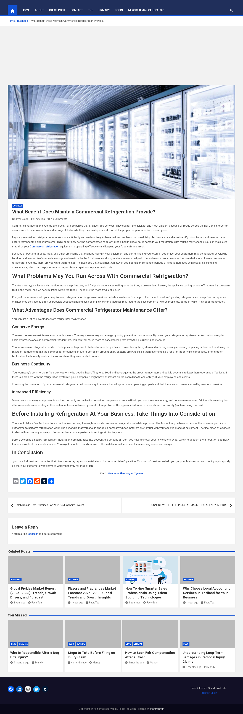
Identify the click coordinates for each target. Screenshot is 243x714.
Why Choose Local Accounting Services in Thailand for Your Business (207, 592)
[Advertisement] (121, 53)
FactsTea (40, 219)
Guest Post (57, 10)
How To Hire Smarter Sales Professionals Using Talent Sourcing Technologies (146, 592)
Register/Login (208, 692)
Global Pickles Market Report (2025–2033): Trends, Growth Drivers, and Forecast (33, 592)
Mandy (39, 662)
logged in (33, 533)
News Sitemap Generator (146, 10)
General (23, 644)
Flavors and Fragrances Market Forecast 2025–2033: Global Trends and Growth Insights (92, 592)
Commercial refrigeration (44, 246)
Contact (76, 10)
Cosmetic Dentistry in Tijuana (125, 473)
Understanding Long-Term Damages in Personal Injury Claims (204, 657)
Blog (13, 644)
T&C (90, 10)
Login (119, 10)
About (39, 10)
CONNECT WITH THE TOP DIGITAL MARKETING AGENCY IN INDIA (188, 505)
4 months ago (21, 662)
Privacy (104, 10)
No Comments (59, 219)
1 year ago (19, 602)
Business (17, 206)
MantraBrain (157, 708)
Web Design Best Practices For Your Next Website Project (50, 505)
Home (26, 10)
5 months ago (193, 667)
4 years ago (21, 219)
